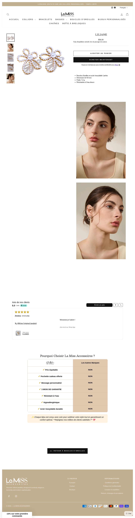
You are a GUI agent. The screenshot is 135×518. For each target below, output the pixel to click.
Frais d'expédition (78, 42)
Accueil (14, 19)
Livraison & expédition (112, 489)
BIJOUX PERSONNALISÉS (112, 19)
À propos (72, 482)
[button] (18, 333)
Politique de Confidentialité (112, 486)
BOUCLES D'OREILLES (82, 19)
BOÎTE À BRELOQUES (74, 23)
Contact (72, 486)
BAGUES (60, 19)
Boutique (72, 489)
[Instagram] (16, 496)
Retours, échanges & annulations (112, 493)
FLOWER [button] (25, 334)
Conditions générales (112, 482)
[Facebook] (8, 496)
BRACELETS (45, 19)
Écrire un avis (99, 305)
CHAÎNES (54, 23)
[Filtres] (115, 305)
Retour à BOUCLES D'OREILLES (69, 451)
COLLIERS (28, 19)
